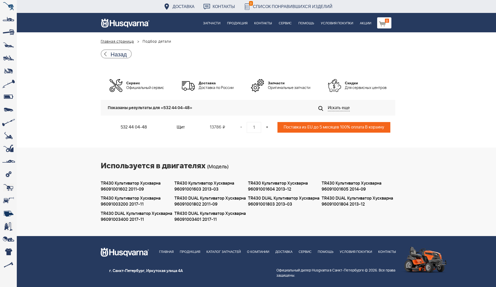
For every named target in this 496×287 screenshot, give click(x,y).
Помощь (306, 23)
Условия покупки (337, 23)
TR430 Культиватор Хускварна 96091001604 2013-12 (278, 186)
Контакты (224, 6)
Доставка (184, 6)
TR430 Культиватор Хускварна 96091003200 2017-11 (131, 201)
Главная (166, 252)
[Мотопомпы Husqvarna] (8, 213)
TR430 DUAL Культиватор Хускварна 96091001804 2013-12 (357, 201)
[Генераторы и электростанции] (8, 187)
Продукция (237, 23)
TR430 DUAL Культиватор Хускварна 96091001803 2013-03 (284, 201)
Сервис (285, 23)
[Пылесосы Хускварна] (8, 226)
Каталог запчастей (223, 252)
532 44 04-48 (134, 127)
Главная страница (117, 41)
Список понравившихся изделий (291, 5)
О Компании (258, 252)
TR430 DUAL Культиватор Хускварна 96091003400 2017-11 (136, 216)
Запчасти (211, 23)
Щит (181, 127)
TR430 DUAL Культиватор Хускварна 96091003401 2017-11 (210, 216)
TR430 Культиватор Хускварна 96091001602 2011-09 (131, 186)
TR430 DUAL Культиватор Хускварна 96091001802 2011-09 (210, 201)
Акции (365, 23)
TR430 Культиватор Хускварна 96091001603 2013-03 (204, 186)
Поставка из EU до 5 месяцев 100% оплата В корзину (334, 127)
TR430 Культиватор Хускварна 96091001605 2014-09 (352, 186)
